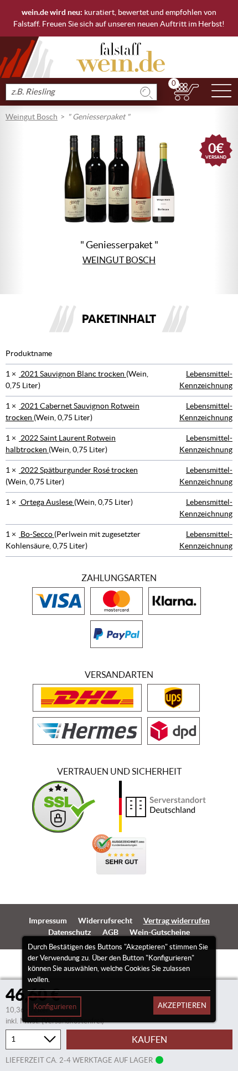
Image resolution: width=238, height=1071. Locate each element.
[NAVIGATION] (221, 91)
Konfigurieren (54, 1006)
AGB (110, 932)
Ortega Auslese (46, 502)
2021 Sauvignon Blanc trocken (72, 373)
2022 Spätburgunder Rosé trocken (78, 470)
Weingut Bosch (32, 116)
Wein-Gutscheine (160, 932)
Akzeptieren (182, 1005)
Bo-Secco (36, 534)
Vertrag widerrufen (176, 920)
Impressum (48, 920)
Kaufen (149, 1039)
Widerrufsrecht (105, 920)
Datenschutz (69, 932)
